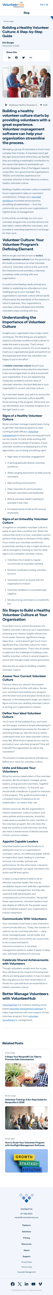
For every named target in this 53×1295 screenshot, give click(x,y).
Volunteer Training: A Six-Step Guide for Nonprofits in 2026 (26, 1101)
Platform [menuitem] (26, 1225)
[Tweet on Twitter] (23, 58)
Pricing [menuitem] (26, 1237)
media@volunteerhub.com (27, 1217)
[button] (6, 104)
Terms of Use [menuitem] (26, 1267)
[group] (26, 105)
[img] (41, 104)
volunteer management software (26, 1008)
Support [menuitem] (26, 1256)
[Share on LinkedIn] (9, 58)
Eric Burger (8, 42)
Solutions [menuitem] (26, 1231)
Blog (26, 12)
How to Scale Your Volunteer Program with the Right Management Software (25, 1144)
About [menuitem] (27, 1250)
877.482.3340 (26, 1213)
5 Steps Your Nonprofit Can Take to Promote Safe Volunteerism (23, 1058)
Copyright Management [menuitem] (26, 1272)
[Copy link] (31, 58)
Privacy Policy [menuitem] (26, 1262)
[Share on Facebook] (16, 58)
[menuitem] (13, 1284)
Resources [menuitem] (26, 1244)
